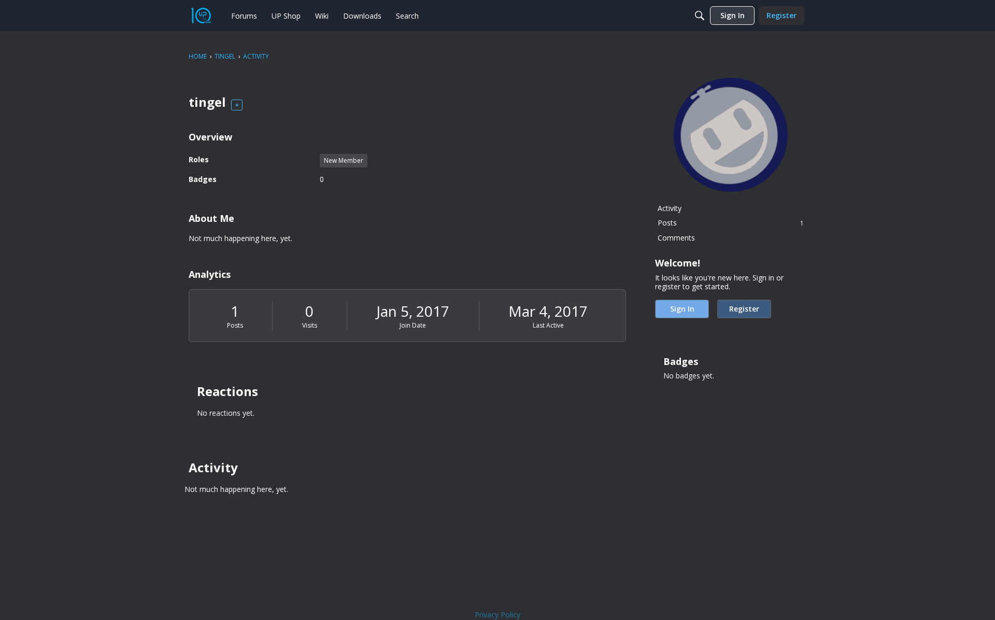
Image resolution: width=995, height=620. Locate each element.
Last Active (548, 325)
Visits (309, 325)
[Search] (699, 15)
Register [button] (744, 309)
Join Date (413, 325)
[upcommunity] (201, 15)
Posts (235, 325)
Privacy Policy (497, 614)
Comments (676, 238)
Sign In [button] (682, 309)
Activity (669, 208)
